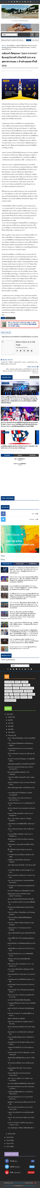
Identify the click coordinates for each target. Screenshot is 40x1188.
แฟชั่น (17, 697)
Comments (33, 564)
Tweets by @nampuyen (8, 660)
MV (12, 697)
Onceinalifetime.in (18, 1183)
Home (3, 45)
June (9, 723)
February (11, 735)
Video (7, 697)
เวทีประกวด (28, 691)
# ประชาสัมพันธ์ (10, 318)
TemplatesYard (9, 1186)
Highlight (20, 564)
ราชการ (16, 688)
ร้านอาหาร (8, 691)
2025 (8, 1137)
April (9, 729)
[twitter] (12, 2)
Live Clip (24, 697)
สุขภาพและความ (10, 700)
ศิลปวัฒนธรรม (18, 691)
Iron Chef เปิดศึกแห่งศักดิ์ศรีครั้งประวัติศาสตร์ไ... (21, 1083)
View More (35, 377)
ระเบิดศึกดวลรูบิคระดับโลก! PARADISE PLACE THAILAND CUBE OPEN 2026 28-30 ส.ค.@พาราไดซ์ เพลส (19, 447)
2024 (8, 1140)
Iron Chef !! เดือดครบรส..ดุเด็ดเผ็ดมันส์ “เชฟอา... (21, 891)
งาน (30, 697)
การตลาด (8, 685)
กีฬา (6, 694)
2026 (8, 714)
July (9, 720)
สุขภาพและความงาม (27, 688)
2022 (8, 1146)
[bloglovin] (17, 2)
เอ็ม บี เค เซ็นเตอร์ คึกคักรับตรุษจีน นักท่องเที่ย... (21, 899)
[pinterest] (14, 2)
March (10, 732)
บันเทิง (18, 682)
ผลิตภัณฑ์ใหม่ (17, 685)
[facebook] (9, 2)
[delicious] (30, 2)
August (10, 717)
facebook (32, 455)
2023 (8, 1143)
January (10, 1133)
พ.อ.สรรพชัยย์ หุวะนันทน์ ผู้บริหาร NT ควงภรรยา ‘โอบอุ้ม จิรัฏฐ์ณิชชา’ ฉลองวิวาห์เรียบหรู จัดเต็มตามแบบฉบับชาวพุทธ (24, 587)
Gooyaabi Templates (29, 1186)
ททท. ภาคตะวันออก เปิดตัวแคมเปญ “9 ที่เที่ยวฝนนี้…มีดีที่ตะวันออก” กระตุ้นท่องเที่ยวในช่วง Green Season (24, 624)
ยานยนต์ (23, 694)
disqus (20, 455)
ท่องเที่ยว (24, 682)
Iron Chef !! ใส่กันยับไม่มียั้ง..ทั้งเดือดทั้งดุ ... (19, 1000)
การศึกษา (20, 40)
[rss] (22, 2)
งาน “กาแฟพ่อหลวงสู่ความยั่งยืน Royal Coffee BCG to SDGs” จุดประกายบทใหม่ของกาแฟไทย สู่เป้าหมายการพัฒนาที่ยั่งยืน (24, 641)
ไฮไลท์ (17, 694)
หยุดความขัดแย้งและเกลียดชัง (16, 1018)
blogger (7, 455)
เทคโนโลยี (8, 688)
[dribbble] (20, 2)
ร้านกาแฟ (31, 694)
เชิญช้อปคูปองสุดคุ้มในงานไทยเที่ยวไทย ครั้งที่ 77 (22, 764)
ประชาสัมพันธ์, (29, 71)
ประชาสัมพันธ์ (10, 45)
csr (11, 694)
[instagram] (28, 2)
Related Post (6, 377)
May (9, 726)
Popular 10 (7, 564)
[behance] (25, 2)
